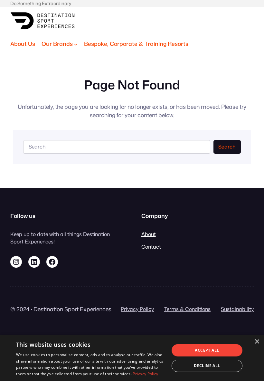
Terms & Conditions (187, 309)
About (148, 234)
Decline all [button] (207, 365)
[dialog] (132, 358)
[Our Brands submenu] (75, 44)
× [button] (256, 341)
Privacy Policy (137, 309)
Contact (151, 246)
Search (227, 146)
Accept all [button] (207, 350)
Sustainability (237, 309)
